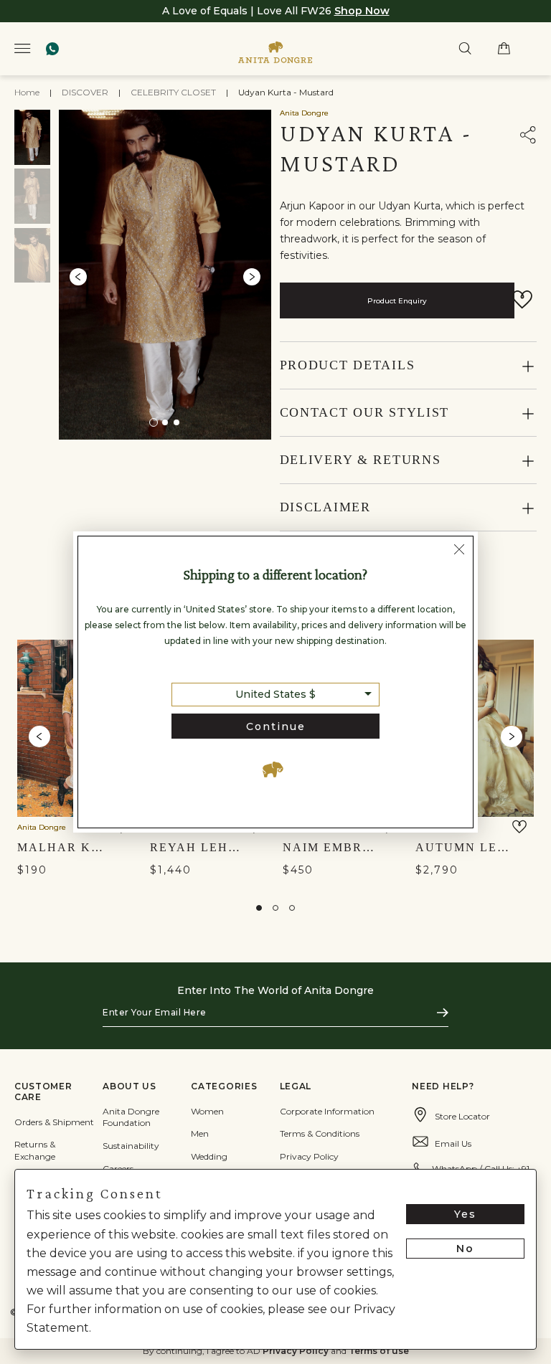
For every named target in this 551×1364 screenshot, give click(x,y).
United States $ (275, 694)
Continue (276, 726)
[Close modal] (459, 551)
